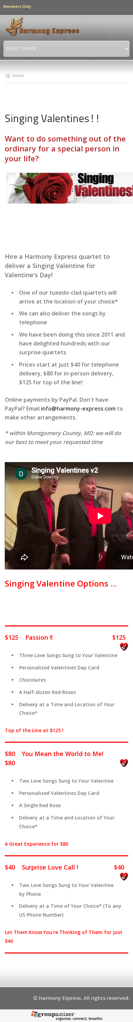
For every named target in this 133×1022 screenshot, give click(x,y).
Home (18, 75)
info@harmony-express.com (78, 408)
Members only (17, 6)
